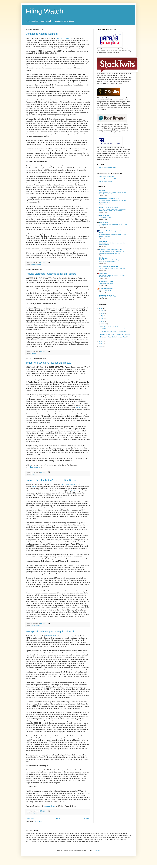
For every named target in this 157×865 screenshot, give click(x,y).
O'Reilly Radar (104, 216)
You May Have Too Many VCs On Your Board (112, 268)
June (102, 313)
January (103, 324)
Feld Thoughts (103, 222)
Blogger (97, 850)
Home (58, 818)
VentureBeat (103, 273)
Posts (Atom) (38, 822)
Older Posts (85, 818)
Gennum (33, 264)
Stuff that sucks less (105, 290)
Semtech (38, 264)
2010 (101, 344)
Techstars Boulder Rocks (106, 283)
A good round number (106, 288)
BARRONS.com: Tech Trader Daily (110, 249)
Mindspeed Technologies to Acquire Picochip (50, 631)
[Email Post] (48, 262)
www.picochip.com (50, 806)
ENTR (78, 407)
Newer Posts (30, 818)
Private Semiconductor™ (106, 176)
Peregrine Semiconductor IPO (107, 297)
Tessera (33, 353)
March (103, 321)
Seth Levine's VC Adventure (108, 266)
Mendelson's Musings (106, 282)
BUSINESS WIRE (63, 38)
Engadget (102, 190)
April (102, 318)
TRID (73, 491)
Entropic (33, 625)
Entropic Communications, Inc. (70, 484)
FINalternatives (104, 258)
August (103, 310)
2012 (101, 308)
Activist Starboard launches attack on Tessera (51, 273)
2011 (101, 341)
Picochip (40, 813)
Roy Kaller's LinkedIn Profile (107, 168)
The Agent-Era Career (105, 217)
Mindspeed (34, 813)
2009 (101, 346)
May (102, 316)
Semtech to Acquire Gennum (42, 33)
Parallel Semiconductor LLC (107, 179)
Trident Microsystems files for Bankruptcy (48, 362)
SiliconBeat (103, 241)
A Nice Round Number (106, 181)
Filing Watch (44, 11)
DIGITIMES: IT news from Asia (109, 199)
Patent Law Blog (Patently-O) (108, 207)
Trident (33, 474)
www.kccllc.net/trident (34, 467)
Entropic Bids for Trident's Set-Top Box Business (52, 480)
